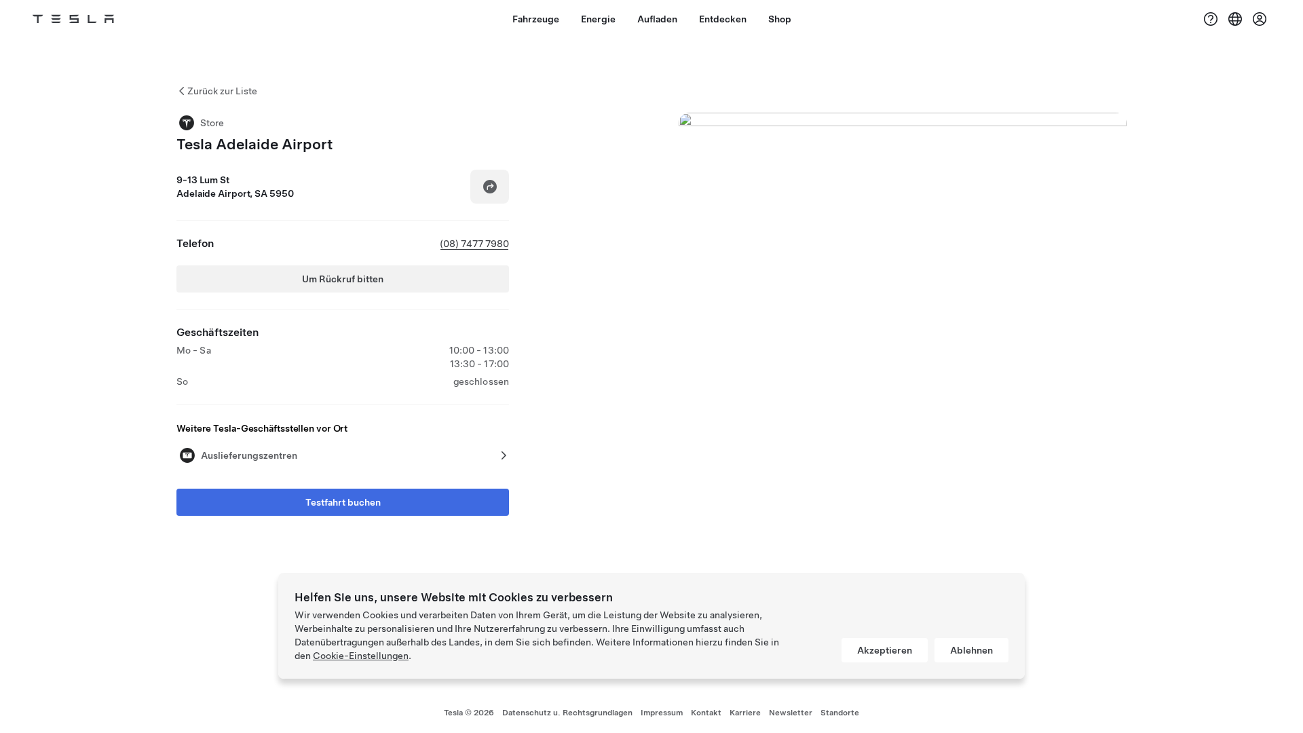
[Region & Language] (1235, 19)
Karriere (745, 712)
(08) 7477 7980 (474, 243)
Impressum (662, 712)
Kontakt (706, 712)
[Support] (1211, 19)
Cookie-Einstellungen (361, 655)
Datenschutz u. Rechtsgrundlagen (567, 712)
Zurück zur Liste (222, 91)
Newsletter (790, 712)
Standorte (839, 712)
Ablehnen (971, 650)
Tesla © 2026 (469, 712)
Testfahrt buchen (343, 502)
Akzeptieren (884, 650)
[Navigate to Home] (73, 19)
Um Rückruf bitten (342, 279)
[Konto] (1259, 19)
